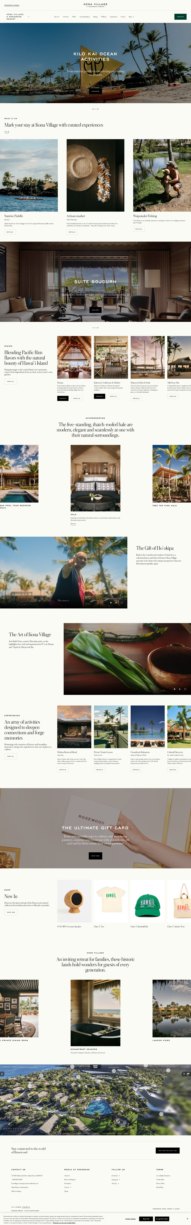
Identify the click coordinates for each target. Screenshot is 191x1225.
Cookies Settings (130, 1219)
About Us (67, 1176)
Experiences (113, 17)
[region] (63, 572)
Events (123, 17)
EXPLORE (97, 310)
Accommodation (84, 17)
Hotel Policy (159, 1187)
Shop (130, 17)
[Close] (187, 1218)
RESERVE (64, 398)
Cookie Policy (160, 1179)
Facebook (116, 1176)
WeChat (115, 1183)
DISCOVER (95, 91)
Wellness (103, 17)
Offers (74, 17)
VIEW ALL (10, 756)
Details (10, 232)
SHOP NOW (11, 912)
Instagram (116, 1180)
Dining (95, 17)
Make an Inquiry (16, 1191)
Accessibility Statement (163, 1176)
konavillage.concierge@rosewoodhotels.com (24, 1183)
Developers (67, 1183)
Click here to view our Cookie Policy (64, 1223)
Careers (68, 1187)
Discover (73, 523)
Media (66, 1191)
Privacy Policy (160, 1183)
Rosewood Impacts (70, 1179)
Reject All (146, 1219)
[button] (111, 602)
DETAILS (113, 396)
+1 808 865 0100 (16, 1179)
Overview (66, 17)
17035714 (26, 1207)
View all (6, 132)
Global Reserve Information (19, 1187)
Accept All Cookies (162, 1219)
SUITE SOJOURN (103, 281)
